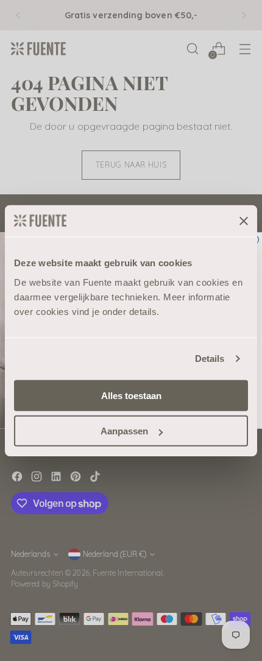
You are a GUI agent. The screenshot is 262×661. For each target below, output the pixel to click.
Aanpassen (124, 431)
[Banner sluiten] (243, 221)
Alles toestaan (131, 395)
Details (210, 358)
